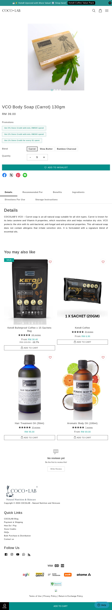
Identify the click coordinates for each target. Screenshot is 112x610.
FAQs (6, 532)
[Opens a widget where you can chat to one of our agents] (101, 605)
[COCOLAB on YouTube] (18, 556)
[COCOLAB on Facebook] (6, 556)
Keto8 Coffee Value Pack (76, 3)
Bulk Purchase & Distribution (17, 536)
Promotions (8, 122)
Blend (5, 149)
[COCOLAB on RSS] (29, 555)
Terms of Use (35, 596)
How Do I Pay (10, 526)
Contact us (9, 539)
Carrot (32, 149)
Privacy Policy (50, 596)
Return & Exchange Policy (71, 596)
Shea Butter (46, 149)
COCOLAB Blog (11, 519)
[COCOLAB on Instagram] (12, 556)
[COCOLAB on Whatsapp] (24, 556)
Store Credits (10, 529)
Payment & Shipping (13, 522)
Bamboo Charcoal (66, 149)
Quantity (6, 156)
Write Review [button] (56, 469)
